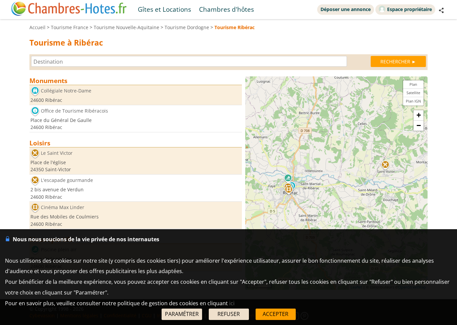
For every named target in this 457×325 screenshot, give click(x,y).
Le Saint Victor (57, 153)
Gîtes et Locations (164, 9)
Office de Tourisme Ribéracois (74, 111)
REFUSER (228, 314)
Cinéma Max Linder (62, 207)
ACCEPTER (275, 314)
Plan (413, 84)
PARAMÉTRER (182, 314)
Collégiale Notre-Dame (66, 90)
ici (232, 303)
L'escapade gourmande (67, 180)
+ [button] (419, 115)
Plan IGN (413, 101)
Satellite (413, 92)
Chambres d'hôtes (226, 9)
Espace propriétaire (409, 9)
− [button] (419, 125)
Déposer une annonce (346, 9)
